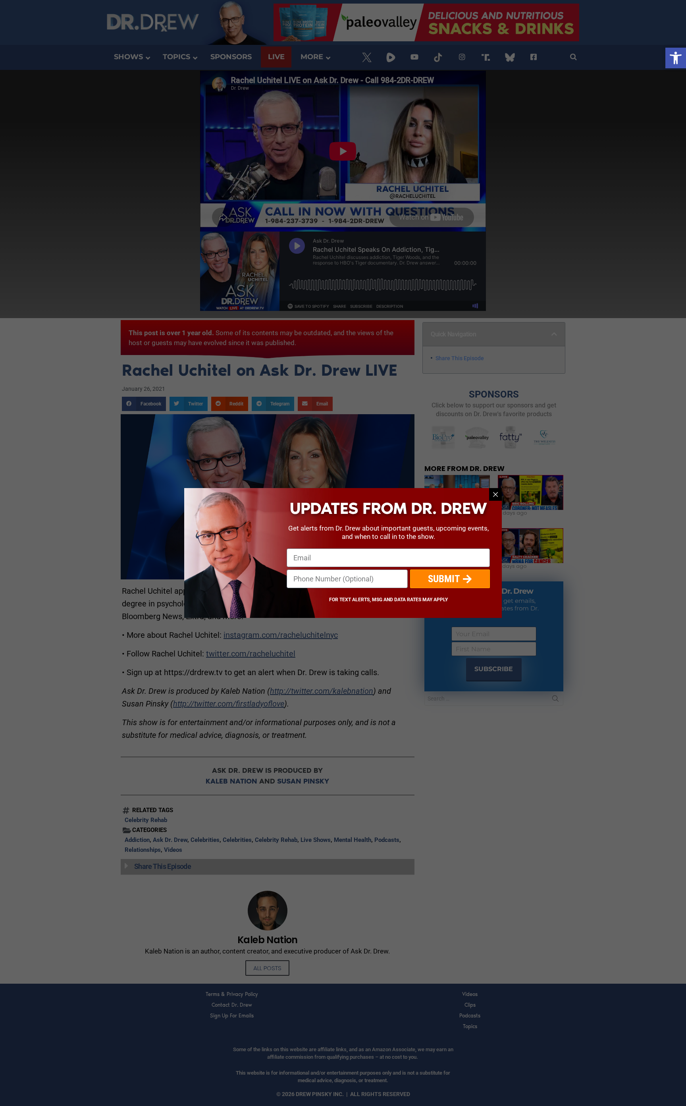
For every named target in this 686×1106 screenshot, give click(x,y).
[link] (675, 58)
